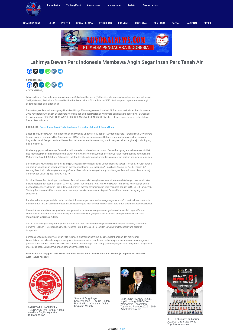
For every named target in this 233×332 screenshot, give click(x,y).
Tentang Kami (73, 5)
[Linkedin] (41, 71)
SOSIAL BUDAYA (84, 23)
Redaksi (132, 5)
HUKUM (51, 23)
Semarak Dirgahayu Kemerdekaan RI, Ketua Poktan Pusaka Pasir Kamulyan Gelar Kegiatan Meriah (92, 302)
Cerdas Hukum (150, 5)
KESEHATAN (141, 23)
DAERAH (176, 23)
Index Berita (53, 5)
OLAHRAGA (159, 23)
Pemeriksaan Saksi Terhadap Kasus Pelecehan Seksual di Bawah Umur (76, 127)
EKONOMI (123, 23)
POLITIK (65, 23)
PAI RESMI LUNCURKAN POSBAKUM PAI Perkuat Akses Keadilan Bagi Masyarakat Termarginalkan (46, 311)
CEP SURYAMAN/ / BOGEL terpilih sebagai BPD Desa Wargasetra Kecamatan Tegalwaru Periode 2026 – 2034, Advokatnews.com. (138, 304)
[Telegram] (60, 71)
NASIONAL (192, 23)
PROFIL (207, 23)
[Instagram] (54, 71)
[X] (35, 71)
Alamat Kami (93, 5)
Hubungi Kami (114, 5)
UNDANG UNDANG (31, 23)
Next (122, 328)
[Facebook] (29, 71)
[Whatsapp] (48, 71)
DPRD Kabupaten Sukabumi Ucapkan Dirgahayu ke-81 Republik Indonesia (183, 322)
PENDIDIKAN (105, 23)
